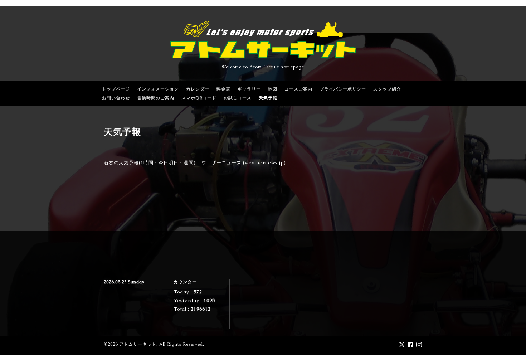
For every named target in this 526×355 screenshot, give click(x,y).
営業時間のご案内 (155, 98)
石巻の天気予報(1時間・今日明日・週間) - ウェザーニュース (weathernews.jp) (195, 163)
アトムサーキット (137, 344)
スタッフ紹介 (387, 89)
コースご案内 (298, 89)
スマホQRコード (198, 98)
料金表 (223, 89)
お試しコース (238, 98)
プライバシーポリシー (343, 89)
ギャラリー (249, 89)
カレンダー (197, 89)
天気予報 (268, 98)
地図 (272, 89)
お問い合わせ (116, 98)
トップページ (116, 89)
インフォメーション (158, 89)
